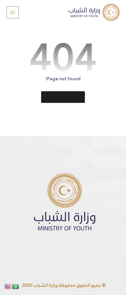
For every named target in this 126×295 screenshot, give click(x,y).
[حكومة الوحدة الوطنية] (94, 12)
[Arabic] (16, 286)
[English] (8, 286)
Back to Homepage (63, 97)
